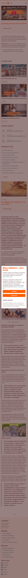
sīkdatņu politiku (8, 276)
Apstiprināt (14, 295)
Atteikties (14, 291)
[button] (14, 300)
